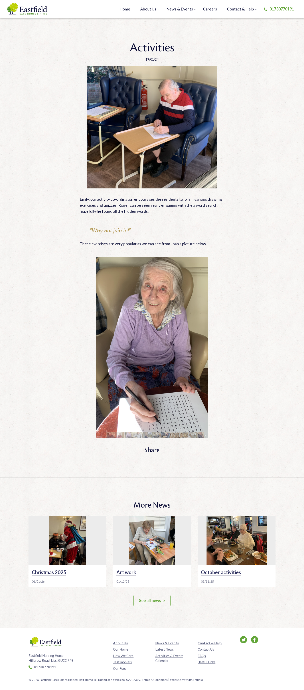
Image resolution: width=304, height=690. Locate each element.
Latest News (164, 649)
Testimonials (122, 662)
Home (125, 8)
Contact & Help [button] (240, 8)
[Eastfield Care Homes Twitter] (244, 639)
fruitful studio (194, 680)
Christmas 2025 (49, 572)
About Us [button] (148, 8)
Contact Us (206, 649)
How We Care (123, 656)
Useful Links (206, 662)
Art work (126, 572)
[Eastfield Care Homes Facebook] (254, 639)
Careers (210, 8)
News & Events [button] (179, 8)
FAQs (202, 656)
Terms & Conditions (155, 680)
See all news (150, 600)
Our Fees (119, 668)
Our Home (120, 649)
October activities (221, 572)
